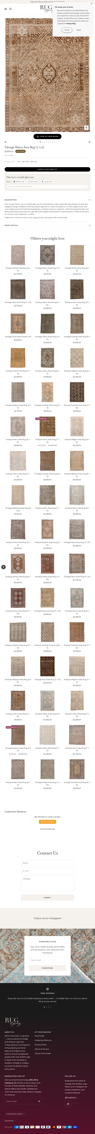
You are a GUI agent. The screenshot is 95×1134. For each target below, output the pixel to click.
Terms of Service (42, 1049)
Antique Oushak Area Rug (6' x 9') (47, 646)
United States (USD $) (14, 1114)
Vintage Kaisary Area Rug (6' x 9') (18, 406)
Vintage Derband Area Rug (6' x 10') (18, 509)
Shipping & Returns (43, 1040)
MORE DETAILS (11, 225)
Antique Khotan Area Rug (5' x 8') (48, 543)
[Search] (11, 9)
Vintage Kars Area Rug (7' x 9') (47, 679)
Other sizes (34, 181)
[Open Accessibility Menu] (3, 567)
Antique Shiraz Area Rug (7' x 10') (47, 578)
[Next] (89, 142)
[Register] (39, 1101)
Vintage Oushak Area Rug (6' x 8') (77, 783)
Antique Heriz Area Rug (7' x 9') (18, 372)
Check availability (47, 169)
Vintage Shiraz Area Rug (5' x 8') (77, 269)
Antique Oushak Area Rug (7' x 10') (77, 406)
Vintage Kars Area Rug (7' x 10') (47, 611)
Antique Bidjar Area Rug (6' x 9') (77, 440)
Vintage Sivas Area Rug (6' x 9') (18, 336)
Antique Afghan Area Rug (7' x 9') (77, 680)
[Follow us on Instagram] (68, 1104)
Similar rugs (20, 181)
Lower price (48, 181)
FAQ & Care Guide (43, 1053)
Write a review (47, 822)
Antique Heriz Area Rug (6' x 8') (47, 303)
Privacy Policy (41, 1045)
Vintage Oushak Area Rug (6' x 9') (77, 337)
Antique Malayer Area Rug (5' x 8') (18, 680)
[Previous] (6, 142)
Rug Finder (39, 1036)
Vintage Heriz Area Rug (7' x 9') (18, 302)
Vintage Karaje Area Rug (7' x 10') (47, 783)
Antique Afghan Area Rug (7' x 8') (18, 646)
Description (11, 200)
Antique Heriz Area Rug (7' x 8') (18, 475)
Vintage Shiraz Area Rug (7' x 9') (47, 269)
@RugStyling (70, 1097)
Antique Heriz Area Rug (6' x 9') (77, 303)
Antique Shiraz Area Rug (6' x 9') (17, 269)
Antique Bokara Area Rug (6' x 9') (77, 475)
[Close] (91, 3)
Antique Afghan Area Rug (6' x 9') (77, 372)
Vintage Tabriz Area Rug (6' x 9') (47, 337)
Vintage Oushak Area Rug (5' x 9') (47, 406)
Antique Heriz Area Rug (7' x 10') (18, 715)
